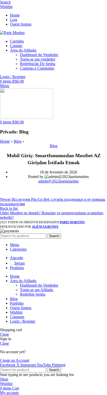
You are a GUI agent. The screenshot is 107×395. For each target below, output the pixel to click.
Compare (17, 317)
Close (4, 334)
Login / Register (22, 321)
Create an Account (14, 360)
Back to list (9, 208)
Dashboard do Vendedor (39, 55)
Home (5, 141)
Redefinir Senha (32, 294)
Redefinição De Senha (37, 64)
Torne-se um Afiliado (36, 290)
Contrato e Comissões (37, 68)
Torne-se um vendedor (37, 59)
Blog (17, 141)
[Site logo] (12, 33)
